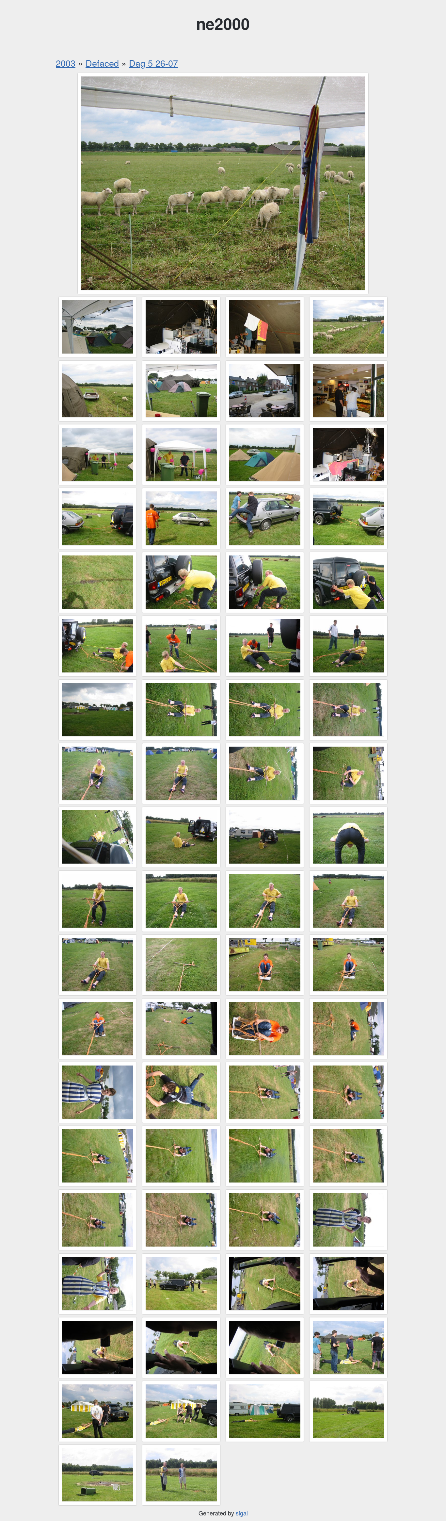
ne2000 (223, 23)
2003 (65, 63)
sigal (242, 1513)
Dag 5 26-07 (153, 63)
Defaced (102, 63)
